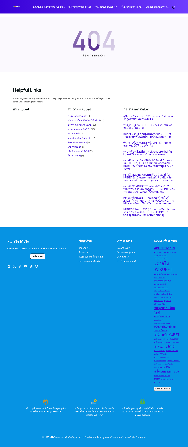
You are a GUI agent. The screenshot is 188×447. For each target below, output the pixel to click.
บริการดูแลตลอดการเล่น (80, 124)
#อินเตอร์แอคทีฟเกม (165, 326)
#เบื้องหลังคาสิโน (159, 342)
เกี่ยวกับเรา (84, 247)
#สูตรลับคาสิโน (159, 320)
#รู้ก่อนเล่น (167, 301)
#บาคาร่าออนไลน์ (160, 284)
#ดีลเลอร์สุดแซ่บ (159, 277)
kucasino (157, 382)
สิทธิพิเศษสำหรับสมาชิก (79, 138)
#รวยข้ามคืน (168, 297)
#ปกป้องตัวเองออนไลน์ (161, 287)
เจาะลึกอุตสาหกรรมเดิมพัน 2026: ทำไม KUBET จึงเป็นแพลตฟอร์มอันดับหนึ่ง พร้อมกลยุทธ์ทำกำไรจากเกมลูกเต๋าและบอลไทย (148, 177)
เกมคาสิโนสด (74, 146)
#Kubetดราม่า (172, 252)
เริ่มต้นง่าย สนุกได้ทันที (79, 151)
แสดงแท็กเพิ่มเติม (162, 389)
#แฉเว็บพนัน (169, 364)
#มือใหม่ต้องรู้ (158, 297)
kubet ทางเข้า (170, 379)
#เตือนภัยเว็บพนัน (159, 339)
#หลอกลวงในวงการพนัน (162, 323)
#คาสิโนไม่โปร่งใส (160, 274)
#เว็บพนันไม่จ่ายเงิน (173, 360)
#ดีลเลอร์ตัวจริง (172, 274)
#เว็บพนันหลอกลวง (160, 360)
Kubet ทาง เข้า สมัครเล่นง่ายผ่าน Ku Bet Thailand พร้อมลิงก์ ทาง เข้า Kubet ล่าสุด (147, 135)
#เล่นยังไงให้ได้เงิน (172, 351)
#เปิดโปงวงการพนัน (172, 342)
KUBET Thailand (159, 379)
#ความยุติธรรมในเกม (161, 259)
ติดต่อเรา (83, 252)
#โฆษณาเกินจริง (166, 371)
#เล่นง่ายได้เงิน (165, 346)
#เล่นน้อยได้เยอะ (159, 351)
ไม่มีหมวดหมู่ (74, 155)
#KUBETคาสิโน (164, 248)
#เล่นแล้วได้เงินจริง (160, 354)
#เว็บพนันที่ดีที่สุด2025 (161, 357)
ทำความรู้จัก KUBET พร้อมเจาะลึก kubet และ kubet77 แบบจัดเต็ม (147, 144)
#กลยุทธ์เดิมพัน (160, 255)
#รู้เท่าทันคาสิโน (159, 304)
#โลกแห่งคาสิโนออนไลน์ (162, 375)
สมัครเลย (38, 256)
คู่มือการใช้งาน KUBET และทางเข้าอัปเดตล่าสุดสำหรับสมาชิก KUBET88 (148, 117)
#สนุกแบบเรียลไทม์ (164, 310)
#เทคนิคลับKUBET (172, 339)
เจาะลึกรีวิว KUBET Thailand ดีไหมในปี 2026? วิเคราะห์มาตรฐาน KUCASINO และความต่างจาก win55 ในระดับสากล (149, 189)
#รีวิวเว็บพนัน (158, 301)
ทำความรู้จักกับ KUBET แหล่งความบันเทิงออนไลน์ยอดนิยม (147, 126)
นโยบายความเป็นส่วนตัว (91, 256)
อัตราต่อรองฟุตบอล (77, 142)
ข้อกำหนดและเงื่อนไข (89, 261)
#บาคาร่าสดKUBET (162, 281)
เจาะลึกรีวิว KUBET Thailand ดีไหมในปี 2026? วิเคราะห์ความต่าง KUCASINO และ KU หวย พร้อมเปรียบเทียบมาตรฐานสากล (149, 200)
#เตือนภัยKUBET (166, 335)
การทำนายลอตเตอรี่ (77, 116)
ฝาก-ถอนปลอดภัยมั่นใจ (79, 129)
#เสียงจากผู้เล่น (159, 364)
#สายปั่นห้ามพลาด (162, 316)
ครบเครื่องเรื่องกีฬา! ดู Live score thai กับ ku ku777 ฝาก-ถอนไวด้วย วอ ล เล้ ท (147, 153)
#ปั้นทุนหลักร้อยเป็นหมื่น (162, 291)
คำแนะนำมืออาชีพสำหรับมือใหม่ (84, 120)
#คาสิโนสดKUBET (163, 266)
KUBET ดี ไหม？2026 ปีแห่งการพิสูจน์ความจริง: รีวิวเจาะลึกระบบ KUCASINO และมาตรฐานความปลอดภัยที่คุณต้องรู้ (149, 212)
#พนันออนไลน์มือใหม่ (163, 294)
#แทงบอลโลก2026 (162, 367)
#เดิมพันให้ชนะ (160, 330)
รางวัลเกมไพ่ (74, 133)
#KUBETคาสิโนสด (160, 252)
